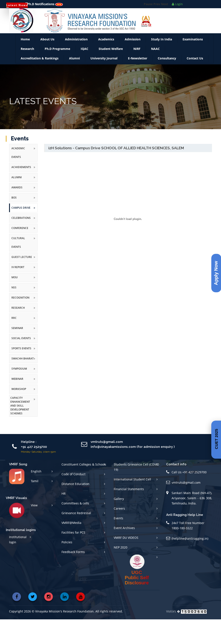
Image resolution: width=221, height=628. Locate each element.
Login (178, 4)
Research (27, 57)
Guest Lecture (21, 265)
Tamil (34, 490)
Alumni (74, 67)
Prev (156, 14)
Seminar (17, 337)
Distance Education (75, 492)
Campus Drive (20, 216)
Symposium (19, 377)
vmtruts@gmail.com (186, 491)
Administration (76, 48)
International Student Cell (132, 488)
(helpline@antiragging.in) (190, 547)
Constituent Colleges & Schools (84, 473)
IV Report (17, 276)
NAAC (155, 57)
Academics (106, 48)
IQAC (84, 57)
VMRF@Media (71, 531)
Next (164, 14)
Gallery (119, 507)
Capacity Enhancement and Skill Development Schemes (20, 414)
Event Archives (124, 536)
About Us (47, 48)
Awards (16, 196)
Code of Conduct (73, 483)
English (36, 480)
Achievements (21, 176)
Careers (119, 517)
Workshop (18, 397)
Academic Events (18, 161)
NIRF (136, 57)
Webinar (17, 387)
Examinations (193, 48)
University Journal (103, 67)
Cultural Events (18, 251)
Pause (148, 14)
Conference (19, 236)
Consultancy (167, 67)
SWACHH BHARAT (22, 367)
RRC (14, 326)
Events (118, 527)
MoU (14, 286)
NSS (13, 296)
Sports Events (21, 357)
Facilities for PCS (73, 541)
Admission (132, 48)
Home (25, 48)
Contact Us (195, 67)
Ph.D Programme (57, 57)
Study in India (161, 48)
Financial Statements (129, 498)
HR (64, 502)
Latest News (17, 5)
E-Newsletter (137, 67)
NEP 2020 (120, 556)
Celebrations (21, 226)
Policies (67, 551)
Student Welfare (111, 57)
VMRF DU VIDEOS (126, 546)
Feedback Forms (73, 560)
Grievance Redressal (76, 522)
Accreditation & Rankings (39, 67)
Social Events (21, 347)
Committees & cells (75, 512)
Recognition (20, 306)
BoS (14, 206)
